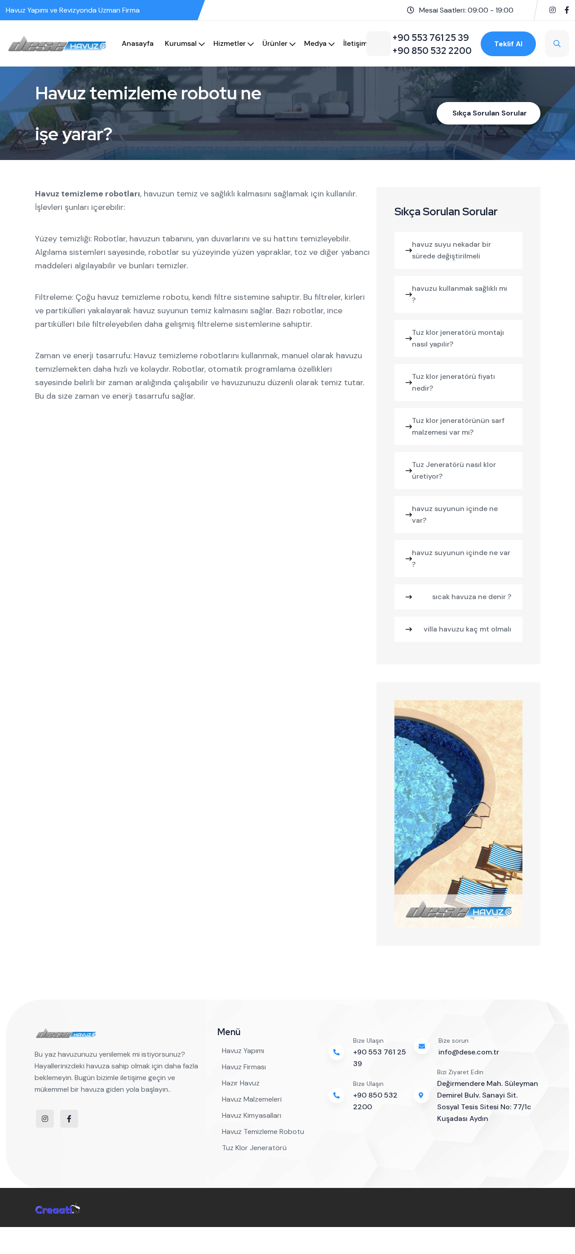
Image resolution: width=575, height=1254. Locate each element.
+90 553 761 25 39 (379, 1057)
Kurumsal (181, 43)
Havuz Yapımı (243, 1050)
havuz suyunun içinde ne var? (455, 514)
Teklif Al (508, 44)
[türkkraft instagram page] (552, 10)
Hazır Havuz (241, 1083)
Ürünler (275, 43)
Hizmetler (229, 43)
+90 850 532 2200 (375, 1101)
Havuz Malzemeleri (252, 1099)
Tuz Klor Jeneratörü (254, 1147)
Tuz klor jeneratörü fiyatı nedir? (453, 382)
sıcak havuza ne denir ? (471, 596)
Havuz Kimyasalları (251, 1115)
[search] (557, 43)
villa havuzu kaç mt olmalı (467, 629)
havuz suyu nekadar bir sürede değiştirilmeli (451, 250)
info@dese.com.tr (468, 1052)
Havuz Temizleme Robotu (263, 1131)
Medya (315, 43)
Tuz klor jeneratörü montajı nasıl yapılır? (458, 338)
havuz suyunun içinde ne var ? (461, 558)
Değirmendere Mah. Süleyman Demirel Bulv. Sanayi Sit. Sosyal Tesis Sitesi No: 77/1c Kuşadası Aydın (487, 1101)
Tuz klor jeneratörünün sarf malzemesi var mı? (458, 426)
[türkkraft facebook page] (567, 10)
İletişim (355, 43)
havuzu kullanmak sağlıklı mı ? (459, 294)
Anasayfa (138, 43)
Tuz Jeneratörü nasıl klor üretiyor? (454, 470)
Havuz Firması (244, 1067)
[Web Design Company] (57, 1207)
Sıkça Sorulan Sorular (489, 113)
